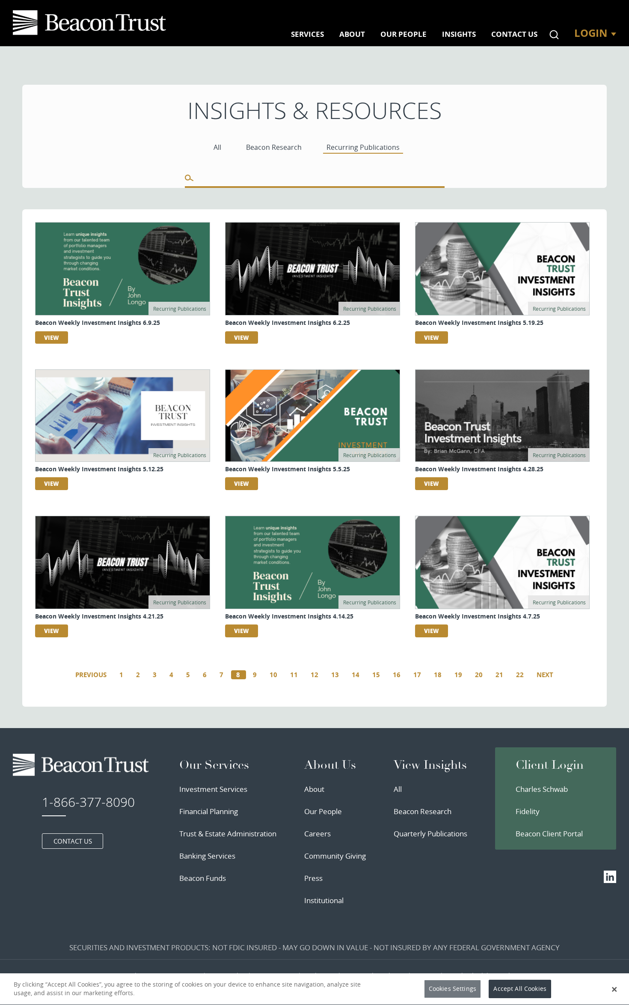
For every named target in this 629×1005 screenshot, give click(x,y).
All (398, 789)
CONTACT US (514, 34)
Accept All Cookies (519, 989)
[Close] (614, 989)
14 (355, 674)
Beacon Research (422, 811)
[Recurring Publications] (91, 22)
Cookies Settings (452, 989)
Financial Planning (208, 811)
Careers (317, 833)
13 (335, 674)
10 (273, 674)
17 (417, 674)
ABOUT (352, 34)
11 (294, 674)
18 (438, 674)
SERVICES (307, 34)
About (314, 789)
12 (314, 674)
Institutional (324, 900)
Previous (91, 674)
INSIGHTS (459, 34)
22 (520, 674)
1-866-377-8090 (88, 802)
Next (545, 674)
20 (479, 674)
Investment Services (213, 789)
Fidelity (528, 811)
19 (458, 674)
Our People (323, 811)
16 (397, 674)
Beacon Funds (202, 878)
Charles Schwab (542, 789)
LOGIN (591, 33)
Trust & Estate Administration (227, 833)
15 (376, 674)
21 (499, 674)
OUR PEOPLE (403, 34)
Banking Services (207, 856)
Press (313, 878)
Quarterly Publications (430, 833)
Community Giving (335, 856)
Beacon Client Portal (549, 833)
